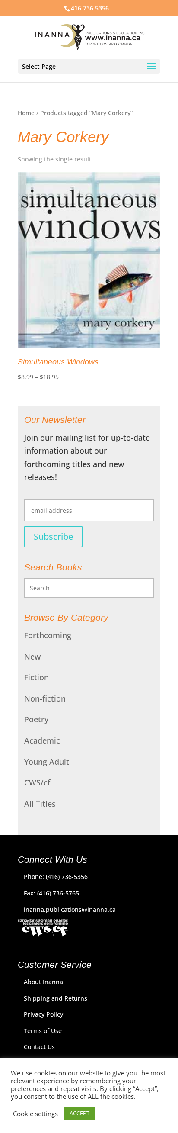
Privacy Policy (43, 1014)
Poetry (36, 719)
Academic (42, 740)
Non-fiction (45, 698)
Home (26, 113)
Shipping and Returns (55, 998)
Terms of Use (43, 1031)
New (32, 656)
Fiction (36, 677)
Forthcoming (47, 635)
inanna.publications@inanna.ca (70, 909)
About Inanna (43, 982)
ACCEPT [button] (79, 1113)
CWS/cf (37, 782)
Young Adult (46, 761)
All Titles (40, 803)
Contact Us (39, 1047)
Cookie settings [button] (35, 1113)
